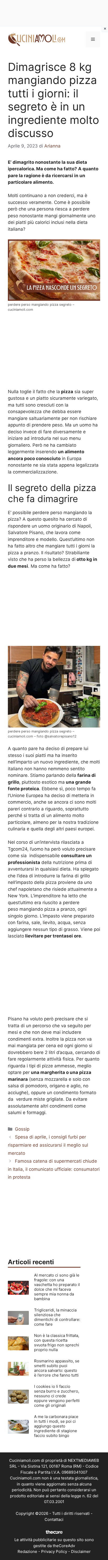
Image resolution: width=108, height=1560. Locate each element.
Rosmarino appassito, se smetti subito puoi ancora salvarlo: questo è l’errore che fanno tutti (56, 1368)
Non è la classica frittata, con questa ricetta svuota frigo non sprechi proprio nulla (56, 1342)
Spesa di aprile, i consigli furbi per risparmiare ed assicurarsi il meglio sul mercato (48, 1145)
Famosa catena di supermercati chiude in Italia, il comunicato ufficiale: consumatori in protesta (54, 1169)
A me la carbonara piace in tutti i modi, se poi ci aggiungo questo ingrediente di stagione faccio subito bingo (56, 1426)
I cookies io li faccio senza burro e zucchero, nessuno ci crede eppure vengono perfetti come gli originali (57, 1396)
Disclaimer (81, 1551)
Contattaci (54, 1519)
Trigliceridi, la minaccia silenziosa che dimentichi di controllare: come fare (57, 1317)
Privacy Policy (54, 1551)
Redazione (27, 1551)
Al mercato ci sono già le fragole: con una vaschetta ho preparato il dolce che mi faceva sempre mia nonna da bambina (57, 1287)
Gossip (22, 1129)
